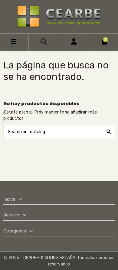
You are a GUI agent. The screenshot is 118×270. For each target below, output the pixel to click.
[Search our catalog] (108, 132)
